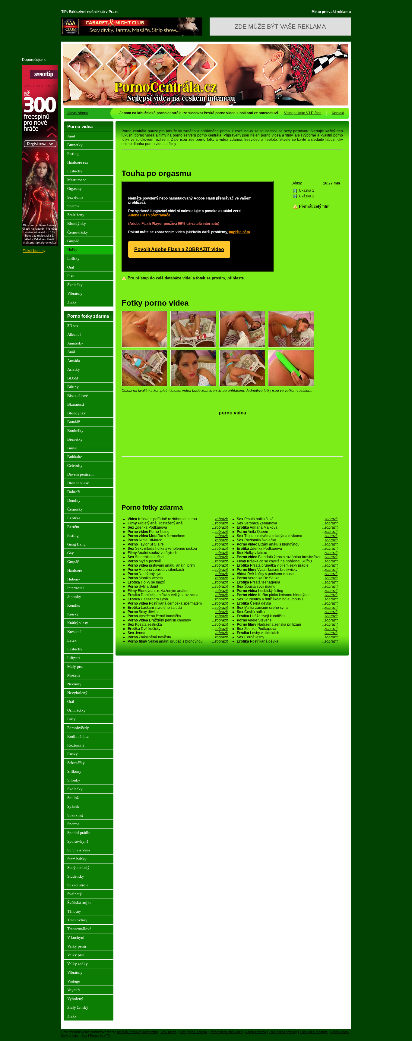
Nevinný (74, 684)
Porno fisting (178, 532)
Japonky (74, 596)
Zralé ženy (75, 214)
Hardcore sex (77, 162)
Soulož (73, 797)
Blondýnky (76, 223)
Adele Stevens (287, 620)
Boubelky (75, 430)
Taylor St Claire (178, 544)
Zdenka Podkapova (178, 527)
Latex (72, 640)
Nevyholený (77, 692)
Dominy (74, 500)
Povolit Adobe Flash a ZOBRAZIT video (179, 249)
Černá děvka (287, 603)
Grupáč (73, 241)
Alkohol (74, 334)
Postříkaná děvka (287, 641)
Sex (84, 1035)
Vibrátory (75, 293)
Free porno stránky (283, 1032)
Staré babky (77, 859)
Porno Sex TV (100, 1035)
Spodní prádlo (78, 832)
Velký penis (77, 946)
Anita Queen (287, 532)
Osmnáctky (76, 710)
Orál (70, 267)
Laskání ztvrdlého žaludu (178, 607)
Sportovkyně (77, 841)
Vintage (73, 981)
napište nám (239, 232)
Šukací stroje (77, 885)
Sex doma (75, 197)
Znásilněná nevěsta (178, 637)
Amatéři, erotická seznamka (137, 1032)
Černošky (75, 509)
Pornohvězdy (78, 727)
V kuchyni (75, 937)
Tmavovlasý (77, 920)
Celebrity (75, 465)
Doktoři (73, 491)
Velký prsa (75, 955)
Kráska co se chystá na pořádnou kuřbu (287, 561)
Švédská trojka (79, 902)
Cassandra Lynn (178, 599)
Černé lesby (287, 637)
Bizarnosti (75, 404)
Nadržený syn (178, 574)
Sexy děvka (178, 612)
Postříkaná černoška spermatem (178, 603)
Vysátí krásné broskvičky (287, 570)
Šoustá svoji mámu (287, 586)
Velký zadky (77, 963)
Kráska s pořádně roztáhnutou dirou (178, 519)
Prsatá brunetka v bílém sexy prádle (287, 565)
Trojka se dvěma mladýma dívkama (287, 536)
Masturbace (76, 180)
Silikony (74, 771)
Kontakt (338, 113)
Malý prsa (75, 666)
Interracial (75, 588)
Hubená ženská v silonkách (178, 570)
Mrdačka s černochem (178, 536)
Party (71, 719)
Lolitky (73, 258)
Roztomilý (76, 745)
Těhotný (74, 911)
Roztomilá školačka (287, 540)
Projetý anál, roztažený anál (178, 523)
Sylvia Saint (178, 586)
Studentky (75, 876)
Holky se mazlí (178, 582)
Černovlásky (77, 232)
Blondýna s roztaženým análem (178, 591)
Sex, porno (168, 1032)
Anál (71, 136)
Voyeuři (73, 990)
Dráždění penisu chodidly (178, 620)
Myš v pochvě (178, 561)
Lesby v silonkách (287, 633)
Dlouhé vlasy (78, 483)
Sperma (73, 206)
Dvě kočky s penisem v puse (287, 574)
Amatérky (75, 343)
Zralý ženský (77, 1007)
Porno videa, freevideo (226, 1032)
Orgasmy (74, 188)
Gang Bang (76, 544)
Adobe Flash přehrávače (149, 215)
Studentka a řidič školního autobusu (287, 599)
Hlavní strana (77, 113)
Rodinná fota (78, 736)
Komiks (73, 605)
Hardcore (74, 570)
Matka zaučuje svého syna (287, 607)
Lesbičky (74, 171)
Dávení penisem (80, 474)
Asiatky (73, 369)
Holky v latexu (287, 553)
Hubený (73, 579)
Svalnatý (74, 894)
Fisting (73, 153)
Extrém (73, 526)
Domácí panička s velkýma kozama (178, 595)
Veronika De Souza (287, 578)
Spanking (75, 815)
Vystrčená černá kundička (178, 616)
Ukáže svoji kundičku (287, 616)
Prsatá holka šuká (287, 519)
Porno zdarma (255, 1032)
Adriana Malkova (287, 527)
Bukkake (74, 456)
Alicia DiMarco (178, 540)
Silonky (73, 780)
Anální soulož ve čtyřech (178, 553)
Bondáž (73, 422)
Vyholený (75, 998)
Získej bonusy (34, 251)
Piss (70, 276)
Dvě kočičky (178, 629)
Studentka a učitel (178, 557)
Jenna (178, 633)
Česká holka (287, 612)
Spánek (73, 806)
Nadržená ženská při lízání (287, 624)
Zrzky (72, 302)
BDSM (72, 378)
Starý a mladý (78, 867)
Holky (72, 249)
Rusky (72, 754)
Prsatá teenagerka (287, 582)
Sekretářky (76, 762)
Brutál (72, 448)
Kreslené (74, 631)
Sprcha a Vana (78, 850)
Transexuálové (79, 928)
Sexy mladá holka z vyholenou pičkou (178, 548)
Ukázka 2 (306, 196)
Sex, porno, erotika (193, 1032)
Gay (70, 553)
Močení (73, 675)
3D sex (72, 325)
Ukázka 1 (306, 190)
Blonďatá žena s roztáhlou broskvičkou (287, 557)
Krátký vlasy (77, 623)
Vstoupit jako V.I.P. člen (303, 113)
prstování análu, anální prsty (178, 565)
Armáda (73, 360)
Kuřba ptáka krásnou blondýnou (287, 595)
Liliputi (73, 658)
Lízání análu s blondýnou (287, 544)
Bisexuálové (77, 395)
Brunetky (75, 145)
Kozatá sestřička (178, 624)
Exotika (73, 518)
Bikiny (73, 387)
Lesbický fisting (287, 591)
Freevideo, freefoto (314, 1032)
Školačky (75, 284)
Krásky (73, 614)
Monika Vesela (178, 578)
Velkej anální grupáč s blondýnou (178, 641)
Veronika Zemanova (287, 523)
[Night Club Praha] (131, 34)
